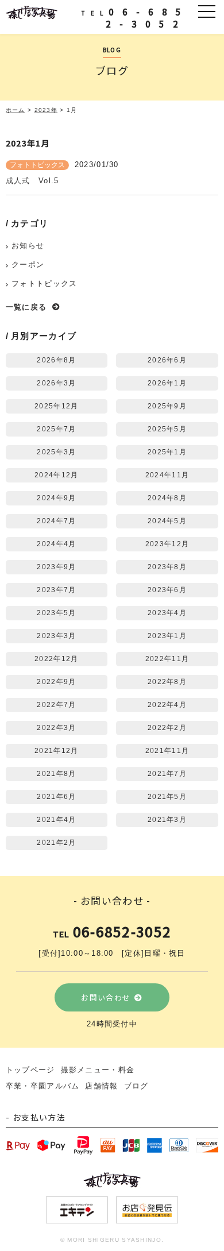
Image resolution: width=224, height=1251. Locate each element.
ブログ (136, 1086)
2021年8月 (56, 773)
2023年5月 (56, 612)
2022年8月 (167, 681)
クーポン (27, 264)
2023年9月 (56, 566)
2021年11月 (167, 750)
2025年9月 (167, 406)
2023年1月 (167, 635)
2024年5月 (167, 520)
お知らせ (27, 245)
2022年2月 (167, 727)
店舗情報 (101, 1086)
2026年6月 (167, 360)
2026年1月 (167, 383)
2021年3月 (167, 819)
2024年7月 (56, 520)
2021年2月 (56, 842)
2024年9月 (56, 497)
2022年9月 (56, 681)
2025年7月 (56, 429)
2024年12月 (56, 474)
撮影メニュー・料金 (98, 1069)
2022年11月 (167, 658)
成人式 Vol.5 (32, 180)
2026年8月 (56, 360)
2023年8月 (167, 566)
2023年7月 (56, 589)
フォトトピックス (37, 164)
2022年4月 (167, 704)
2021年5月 (167, 796)
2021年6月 (56, 796)
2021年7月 (167, 773)
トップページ (30, 1069)
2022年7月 (56, 704)
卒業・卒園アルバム (43, 1086)
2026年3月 (56, 383)
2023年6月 (167, 589)
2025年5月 (167, 429)
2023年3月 (56, 635)
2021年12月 (56, 750)
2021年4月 (56, 819)
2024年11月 (167, 474)
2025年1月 (167, 451)
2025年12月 (56, 406)
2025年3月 (56, 451)
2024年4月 (56, 543)
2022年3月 (56, 727)
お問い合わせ (105, 997)
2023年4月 (167, 612)
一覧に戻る (26, 307)
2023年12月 (167, 543)
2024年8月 (167, 497)
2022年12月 (56, 658)
